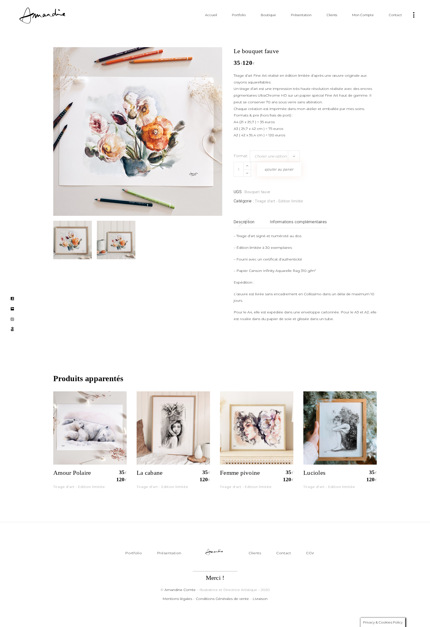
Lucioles (314, 472)
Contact (283, 553)
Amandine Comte (180, 590)
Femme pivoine (240, 472)
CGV (310, 553)
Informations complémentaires (298, 222)
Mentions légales (177, 598)
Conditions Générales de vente (222, 598)
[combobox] (275, 156)
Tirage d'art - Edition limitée (279, 201)
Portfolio (133, 553)
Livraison (260, 598)
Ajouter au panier (279, 169)
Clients (255, 553)
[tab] (244, 222)
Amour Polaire (72, 472)
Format (240, 155)
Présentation (169, 553)
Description (244, 222)
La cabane (149, 472)
